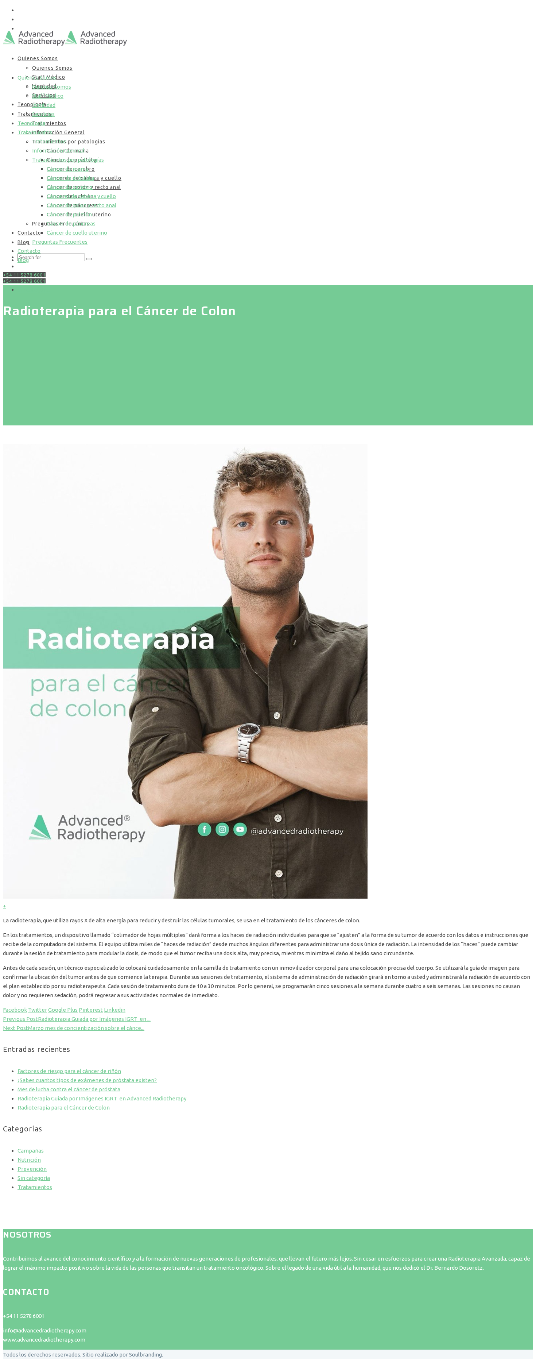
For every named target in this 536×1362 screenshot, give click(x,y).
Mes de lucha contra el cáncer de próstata (69, 1089)
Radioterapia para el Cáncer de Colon (64, 1107)
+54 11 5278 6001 (24, 280)
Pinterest (91, 1010)
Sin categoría (34, 289)
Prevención (32, 1169)
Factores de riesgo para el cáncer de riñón (69, 1071)
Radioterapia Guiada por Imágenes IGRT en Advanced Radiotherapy (102, 1098)
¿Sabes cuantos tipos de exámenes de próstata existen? (87, 1080)
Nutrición (29, 1160)
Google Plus (63, 1010)
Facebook (15, 1010)
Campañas (31, 1150)
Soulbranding (145, 1354)
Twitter (37, 1010)
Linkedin (114, 1010)
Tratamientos (35, 1187)
